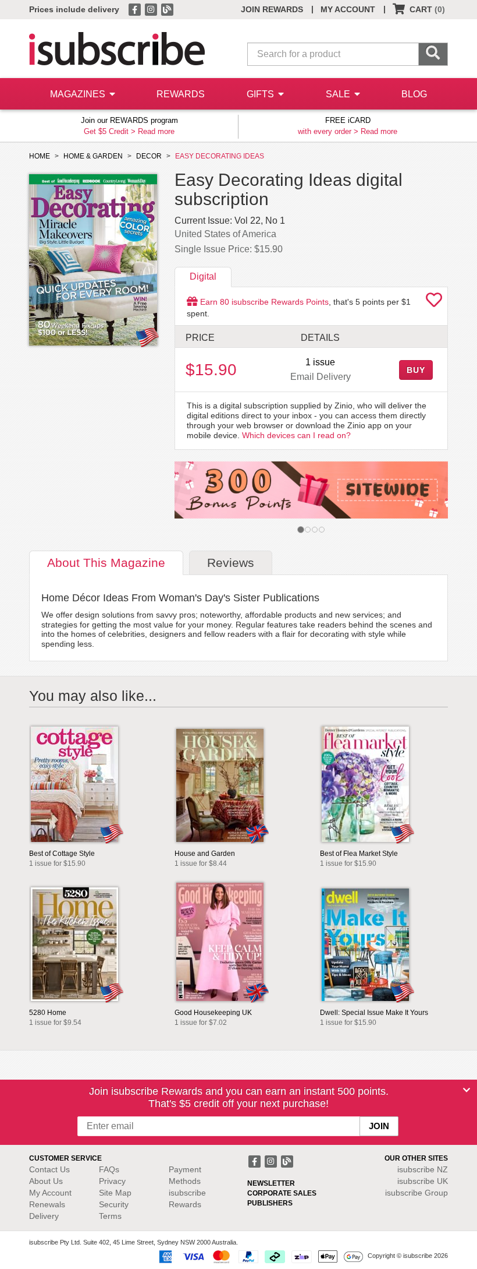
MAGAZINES (79, 94)
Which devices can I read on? (296, 435)
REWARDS (180, 94)
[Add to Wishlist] (434, 303)
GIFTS (261, 94)
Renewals (47, 1204)
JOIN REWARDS (272, 9)
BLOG (414, 94)
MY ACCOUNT (348, 9)
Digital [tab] (203, 276)
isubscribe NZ (422, 1169)
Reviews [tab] (230, 562)
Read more (156, 131)
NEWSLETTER (271, 1183)
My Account (50, 1192)
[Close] (466, 1090)
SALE (339, 94)
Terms (110, 1216)
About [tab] (106, 562)
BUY (416, 370)
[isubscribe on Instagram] (152, 8)
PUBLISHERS (270, 1203)
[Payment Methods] (259, 1256)
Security (114, 1204)
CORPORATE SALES (281, 1193)
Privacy (112, 1181)
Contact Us (49, 1169)
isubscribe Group (416, 1192)
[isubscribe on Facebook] (135, 8)
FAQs (109, 1169)
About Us (46, 1181)
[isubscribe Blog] (167, 8)
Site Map (115, 1192)
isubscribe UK (422, 1181)
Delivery (44, 1216)
